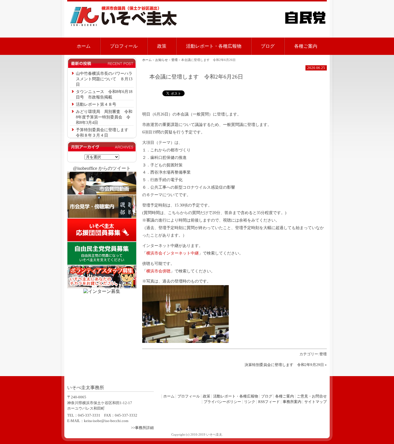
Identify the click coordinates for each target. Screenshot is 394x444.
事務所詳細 (144, 428)
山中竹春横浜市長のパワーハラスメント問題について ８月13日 (104, 79)
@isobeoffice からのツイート (102, 168)
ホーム (84, 46)
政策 (161, 46)
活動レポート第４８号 (96, 104)
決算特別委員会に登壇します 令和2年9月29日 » (286, 365)
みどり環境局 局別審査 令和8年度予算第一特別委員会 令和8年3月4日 (104, 117)
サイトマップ (315, 402)
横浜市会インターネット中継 (172, 253)
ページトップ (309, 380)
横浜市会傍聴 (158, 271)
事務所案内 (292, 402)
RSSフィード (269, 402)
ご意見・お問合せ (312, 396)
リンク (249, 402)
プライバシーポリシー (222, 402)
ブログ (268, 46)
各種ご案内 (305, 46)
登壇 (323, 354)
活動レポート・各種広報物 (213, 46)
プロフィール (124, 46)
